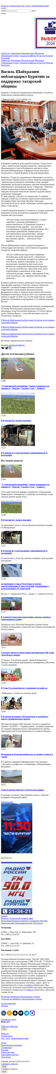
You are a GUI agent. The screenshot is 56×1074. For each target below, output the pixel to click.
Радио (3, 921)
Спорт (16, 56)
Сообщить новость (9, 1064)
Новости (5, 6)
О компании (34, 921)
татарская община (17, 345)
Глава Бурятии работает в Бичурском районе (22, 790)
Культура (41, 56)
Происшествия (27, 53)
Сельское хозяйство (28, 56)
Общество (5, 53)
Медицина (39, 53)
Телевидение (15, 6)
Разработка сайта (8, 1019)
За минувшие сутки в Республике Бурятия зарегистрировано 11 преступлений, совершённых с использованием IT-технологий (25, 586)
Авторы (4, 1006)
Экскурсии (38, 923)
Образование (7, 56)
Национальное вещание (17, 921)
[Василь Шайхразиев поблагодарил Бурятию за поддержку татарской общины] (28, 322)
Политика (5, 58)
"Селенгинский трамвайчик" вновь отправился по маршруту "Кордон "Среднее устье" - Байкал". (25, 387)
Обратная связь (8, 923)
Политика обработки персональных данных (20, 997)
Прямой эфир (35, 6)
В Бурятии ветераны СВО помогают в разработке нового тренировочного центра (24, 717)
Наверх (4, 916)
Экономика (16, 53)
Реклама (43, 921)
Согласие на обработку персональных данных (21, 999)
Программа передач (24, 923)
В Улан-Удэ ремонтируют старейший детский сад (24, 688)
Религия (49, 56)
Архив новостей (8, 1003)
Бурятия (4, 345)
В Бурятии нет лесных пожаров (16, 420)
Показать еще (7, 802)
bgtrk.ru (29, 985)
